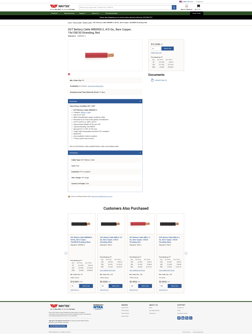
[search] (174, 7)
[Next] (186, 253)
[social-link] (179, 318)
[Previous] (65, 253)
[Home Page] (62, 7)
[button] (55, 13)
